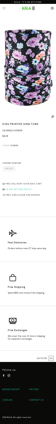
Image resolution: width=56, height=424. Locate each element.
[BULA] (28, 8)
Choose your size (11, 163)
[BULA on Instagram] (9, 375)
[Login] (51, 8)
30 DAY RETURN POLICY (19, 189)
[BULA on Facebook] (3, 375)
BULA (9, 417)
